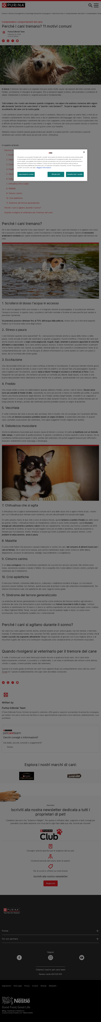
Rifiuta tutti (56, 174)
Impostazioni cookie (26, 174)
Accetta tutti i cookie (74, 174)
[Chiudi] (84, 152)
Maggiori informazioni (44, 167)
